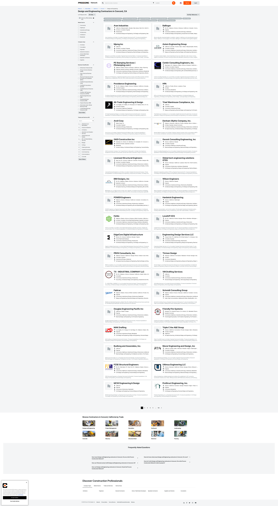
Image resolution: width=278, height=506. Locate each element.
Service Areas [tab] (119, 485)
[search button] (173, 3)
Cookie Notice (20, 494)
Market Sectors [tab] (97, 485)
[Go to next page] (161, 408)
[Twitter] (189, 502)
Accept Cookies (14, 497)
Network (94, 3)
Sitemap (133, 502)
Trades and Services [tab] (108, 485)
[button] (79, 25)
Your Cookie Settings (14, 501)
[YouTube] (195, 502)
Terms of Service (112, 502)
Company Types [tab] (87, 485)
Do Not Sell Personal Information (123, 502)
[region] (14, 492)
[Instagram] (192, 503)
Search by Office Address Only (86, 18)
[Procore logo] (83, 3)
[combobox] (163, 3)
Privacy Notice (104, 502)
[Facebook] (186, 503)
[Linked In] (184, 502)
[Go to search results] (93, 121)
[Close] (26, 482)
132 (158, 407)
